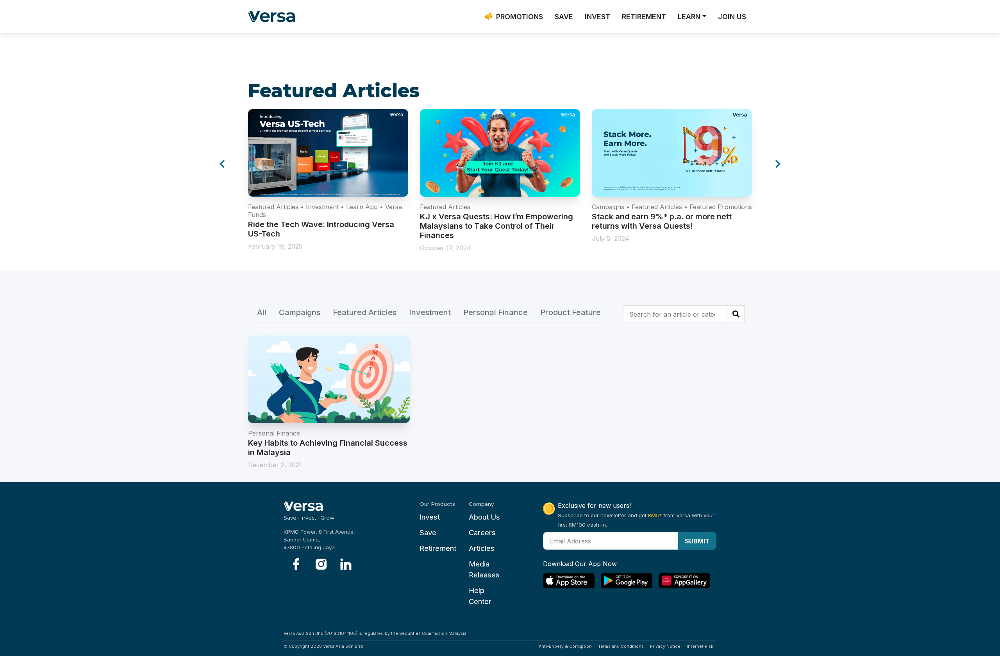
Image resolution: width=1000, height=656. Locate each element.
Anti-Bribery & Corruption (565, 646)
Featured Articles (364, 312)
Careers (482, 532)
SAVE (564, 17)
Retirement (438, 548)
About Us (484, 517)
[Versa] (274, 16)
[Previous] (222, 164)
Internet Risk (700, 646)
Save (428, 532)
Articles (482, 548)
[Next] (778, 164)
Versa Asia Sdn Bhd (343, 646)
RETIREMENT (644, 17)
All (261, 312)
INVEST (597, 17)
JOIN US (732, 17)
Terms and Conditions (621, 646)
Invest (430, 517)
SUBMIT (697, 541)
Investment (430, 312)
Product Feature (570, 312)
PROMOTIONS (519, 17)
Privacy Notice (665, 646)
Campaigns (299, 312)
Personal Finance (495, 312)
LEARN (689, 17)
